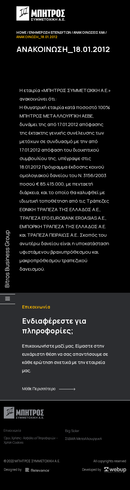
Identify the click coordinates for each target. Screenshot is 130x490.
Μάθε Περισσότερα (39, 388)
